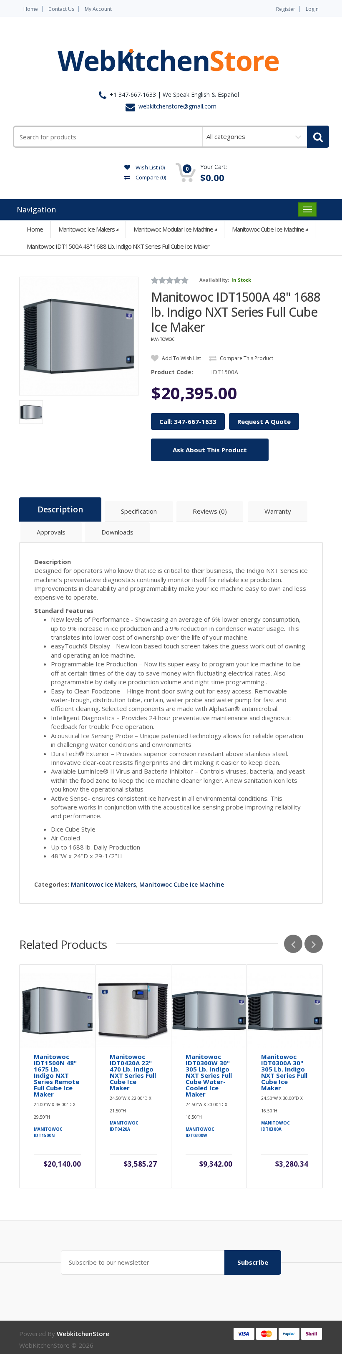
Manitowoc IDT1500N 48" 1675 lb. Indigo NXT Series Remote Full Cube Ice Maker (56, 1075)
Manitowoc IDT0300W (200, 1132)
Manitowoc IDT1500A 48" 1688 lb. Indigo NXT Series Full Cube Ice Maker (118, 246)
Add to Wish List (181, 358)
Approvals (51, 532)
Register (285, 9)
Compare (150, 177)
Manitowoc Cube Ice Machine (268, 229)
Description (60, 509)
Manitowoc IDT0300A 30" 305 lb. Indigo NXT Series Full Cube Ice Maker (284, 1072)
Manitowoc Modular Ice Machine (173, 229)
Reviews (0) (210, 511)
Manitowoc (162, 339)
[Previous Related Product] (293, 944)
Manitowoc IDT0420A (124, 1126)
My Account (98, 9)
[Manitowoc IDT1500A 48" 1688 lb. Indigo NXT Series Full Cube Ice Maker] (79, 336)
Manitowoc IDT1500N (48, 1132)
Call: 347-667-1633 (187, 421)
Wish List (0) (149, 167)
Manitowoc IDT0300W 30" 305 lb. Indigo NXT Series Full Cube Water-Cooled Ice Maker (209, 1075)
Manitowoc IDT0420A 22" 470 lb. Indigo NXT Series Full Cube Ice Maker (133, 1072)
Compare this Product (246, 358)
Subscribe (252, 1262)
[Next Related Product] (313, 944)
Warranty (277, 511)
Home (30, 9)
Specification (139, 511)
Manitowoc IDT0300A (275, 1126)
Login (312, 9)
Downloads (117, 532)
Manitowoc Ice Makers (86, 229)
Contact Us (61, 9)
